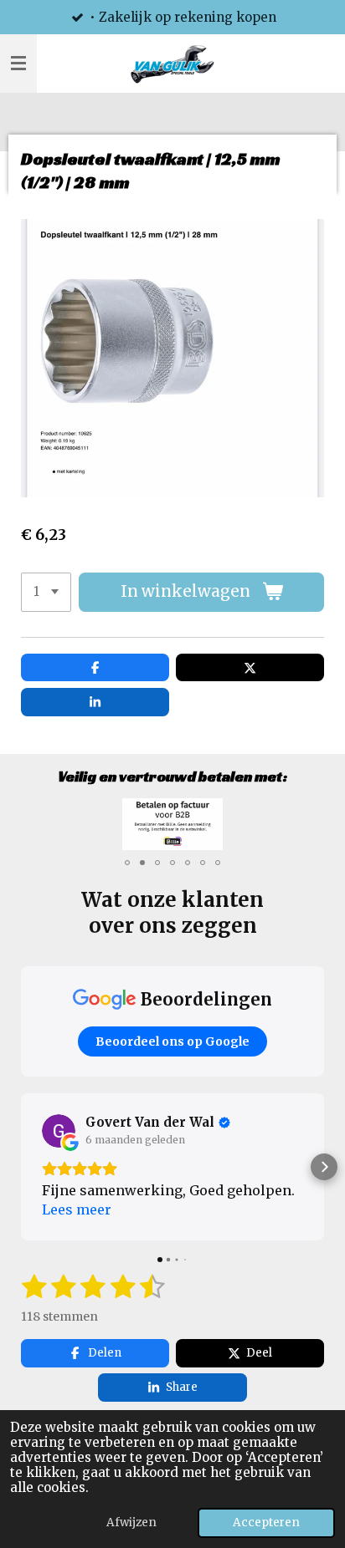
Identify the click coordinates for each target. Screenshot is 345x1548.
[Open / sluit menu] (18, 63)
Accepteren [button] (266, 1522)
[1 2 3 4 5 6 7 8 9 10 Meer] (46, 592)
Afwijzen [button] (131, 1522)
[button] (309, 813)
